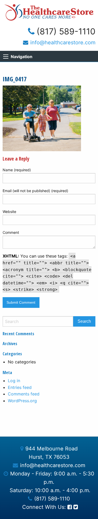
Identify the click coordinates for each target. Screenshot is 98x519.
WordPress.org (22, 400)
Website (9, 211)
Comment (11, 232)
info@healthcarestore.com (62, 42)
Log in (14, 380)
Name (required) (17, 170)
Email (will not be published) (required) (35, 190)
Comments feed (23, 393)
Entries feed (20, 387)
